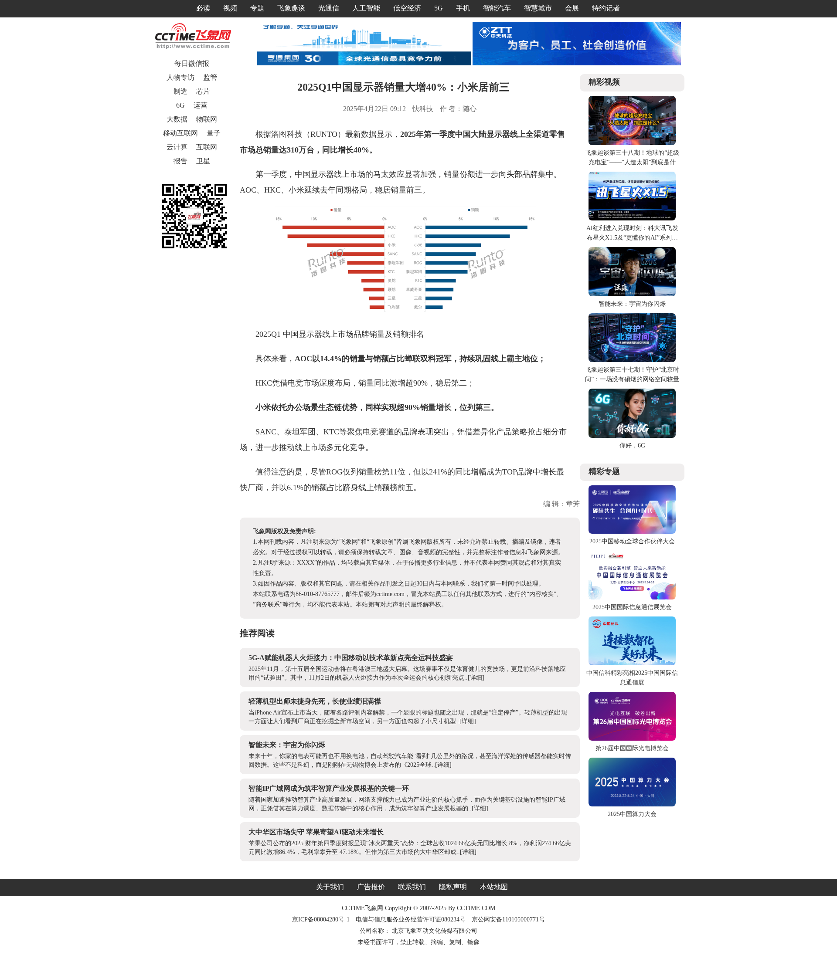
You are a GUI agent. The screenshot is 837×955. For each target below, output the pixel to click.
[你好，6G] (632, 436)
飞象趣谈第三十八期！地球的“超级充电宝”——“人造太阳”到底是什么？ (632, 162)
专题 (257, 8)
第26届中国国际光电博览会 (632, 748)
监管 (210, 77)
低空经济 (407, 8)
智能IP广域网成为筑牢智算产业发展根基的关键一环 (328, 788)
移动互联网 (180, 133)
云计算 (177, 147)
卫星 (203, 161)
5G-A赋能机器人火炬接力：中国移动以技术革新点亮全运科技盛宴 (350, 657)
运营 (201, 105)
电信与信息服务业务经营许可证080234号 (411, 919)
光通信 (328, 8)
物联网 (206, 119)
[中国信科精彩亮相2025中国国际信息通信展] (632, 663)
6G (180, 105)
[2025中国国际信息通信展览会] (632, 597)
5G (438, 8)
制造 (180, 91)
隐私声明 (453, 887)
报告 (180, 161)
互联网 (206, 147)
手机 (463, 8)
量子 (214, 133)
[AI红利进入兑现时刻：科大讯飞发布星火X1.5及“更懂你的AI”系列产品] (632, 218)
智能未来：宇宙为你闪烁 (286, 744)
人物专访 (180, 77)
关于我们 (330, 887)
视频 (230, 8)
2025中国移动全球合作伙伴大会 (632, 541)
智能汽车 (497, 8)
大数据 (177, 119)
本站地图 (494, 887)
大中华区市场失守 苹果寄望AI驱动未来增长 (316, 832)
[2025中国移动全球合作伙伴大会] (632, 531)
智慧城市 (538, 8)
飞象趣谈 (291, 8)
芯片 (203, 91)
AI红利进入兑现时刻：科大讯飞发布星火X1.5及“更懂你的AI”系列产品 (632, 238)
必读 (203, 8)
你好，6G (632, 445)
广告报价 (371, 887)
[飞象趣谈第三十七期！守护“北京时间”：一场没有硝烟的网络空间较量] (632, 360)
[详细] (476, 677)
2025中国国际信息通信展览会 (632, 607)
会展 (572, 8)
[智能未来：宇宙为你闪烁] (632, 294)
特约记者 (606, 8)
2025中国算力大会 (632, 814)
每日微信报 (191, 63)
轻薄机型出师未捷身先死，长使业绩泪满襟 (314, 701)
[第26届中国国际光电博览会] (632, 738)
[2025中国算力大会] (632, 804)
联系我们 (412, 887)
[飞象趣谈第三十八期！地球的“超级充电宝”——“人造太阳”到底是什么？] (632, 143)
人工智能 (366, 8)
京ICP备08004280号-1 (321, 919)
